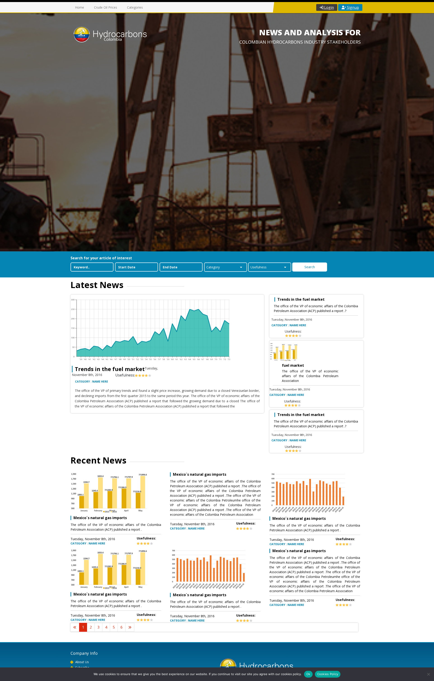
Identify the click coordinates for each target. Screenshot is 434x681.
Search (309, 267)
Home (79, 7)
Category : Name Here (91, 381)
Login (328, 7)
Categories (135, 7)
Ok (308, 674)
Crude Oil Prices (105, 7)
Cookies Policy (327, 674)
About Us (82, 662)
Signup (352, 7)
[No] (428, 674)
